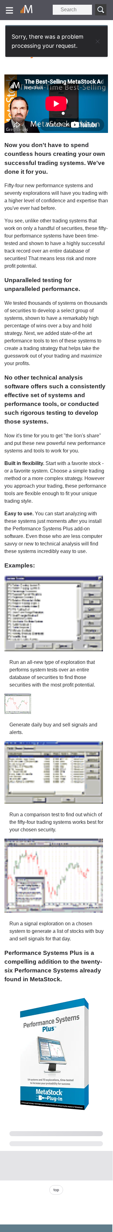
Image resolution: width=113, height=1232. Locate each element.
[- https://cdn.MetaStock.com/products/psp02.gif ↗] (17, 712)
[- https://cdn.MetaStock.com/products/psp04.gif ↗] (53, 911)
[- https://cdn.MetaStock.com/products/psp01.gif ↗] (53, 649)
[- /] (27, 10)
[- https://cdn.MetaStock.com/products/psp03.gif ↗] (53, 802)
